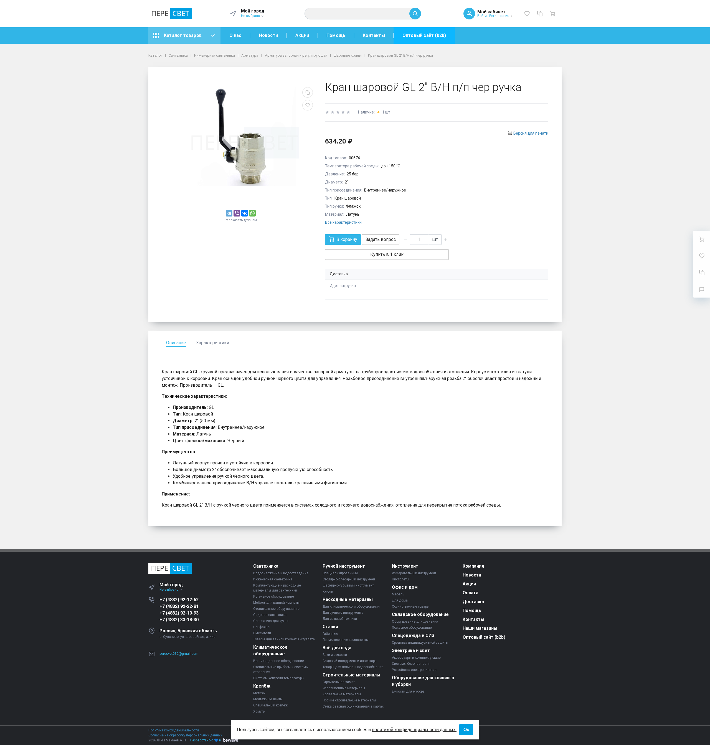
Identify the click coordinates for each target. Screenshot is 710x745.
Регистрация (499, 16)
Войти (482, 16)
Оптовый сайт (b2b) (424, 35)
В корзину (346, 239)
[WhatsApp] (252, 213)
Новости (268, 35)
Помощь (335, 35)
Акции (302, 35)
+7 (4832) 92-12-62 (179, 599)
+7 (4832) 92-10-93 (179, 613)
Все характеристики (343, 222)
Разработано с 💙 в (205, 740)
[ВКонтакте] (244, 213)
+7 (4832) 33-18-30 (179, 619)
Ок (466, 729)
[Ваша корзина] (552, 14)
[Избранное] (527, 14)
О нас (235, 35)
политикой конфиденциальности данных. (414, 729)
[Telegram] (229, 213)
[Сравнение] (540, 14)
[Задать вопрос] (701, 289)
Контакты (374, 35)
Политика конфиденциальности (173, 730)
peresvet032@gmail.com (178, 654)
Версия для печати (530, 133)
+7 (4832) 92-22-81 (179, 606)
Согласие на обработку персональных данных (185, 735)
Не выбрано (251, 16)
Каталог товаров (183, 35)
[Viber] (237, 213)
